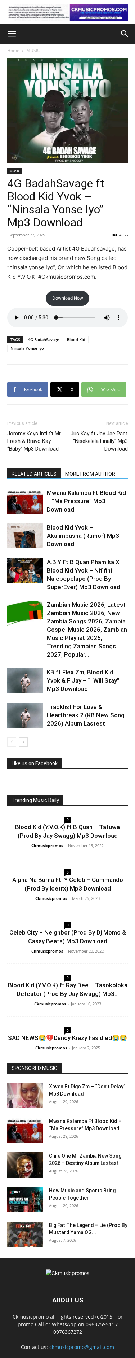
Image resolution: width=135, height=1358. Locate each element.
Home (13, 50)
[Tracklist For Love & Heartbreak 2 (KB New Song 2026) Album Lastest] (25, 715)
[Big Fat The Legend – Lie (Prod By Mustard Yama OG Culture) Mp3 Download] (25, 1234)
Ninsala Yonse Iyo (27, 348)
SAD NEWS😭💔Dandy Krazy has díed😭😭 (67, 1037)
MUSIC (33, 50)
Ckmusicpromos (47, 845)
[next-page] (23, 742)
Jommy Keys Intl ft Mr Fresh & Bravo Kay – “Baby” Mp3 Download (34, 441)
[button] (11, 34)
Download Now (67, 298)
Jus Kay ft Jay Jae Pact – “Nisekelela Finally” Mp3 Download (98, 441)
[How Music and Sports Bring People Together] (25, 1199)
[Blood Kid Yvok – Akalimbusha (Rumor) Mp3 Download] (25, 535)
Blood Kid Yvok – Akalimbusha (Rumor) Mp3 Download (83, 536)
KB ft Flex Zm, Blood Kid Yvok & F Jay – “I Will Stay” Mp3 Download (83, 680)
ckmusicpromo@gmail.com (81, 1347)
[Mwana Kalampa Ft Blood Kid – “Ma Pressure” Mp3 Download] (25, 501)
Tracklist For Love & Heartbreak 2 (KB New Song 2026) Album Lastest (86, 715)
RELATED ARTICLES (34, 474)
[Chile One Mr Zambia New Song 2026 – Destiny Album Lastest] (25, 1165)
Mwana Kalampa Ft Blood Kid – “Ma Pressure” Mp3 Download (86, 501)
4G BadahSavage (43, 339)
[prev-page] (11, 742)
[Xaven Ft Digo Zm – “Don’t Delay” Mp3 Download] (25, 1095)
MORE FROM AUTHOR (90, 474)
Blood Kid (76, 339)
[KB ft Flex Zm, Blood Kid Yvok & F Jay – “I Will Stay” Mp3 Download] (25, 680)
